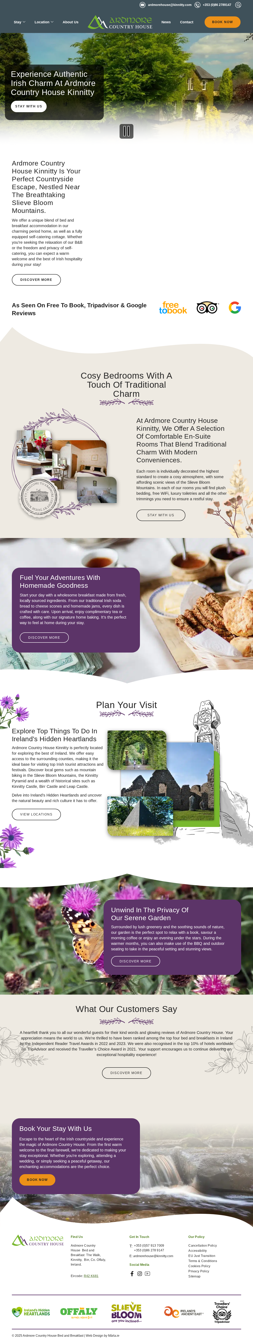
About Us (70, 22)
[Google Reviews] (235, 307)
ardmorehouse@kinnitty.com (153, 1256)
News (166, 22)
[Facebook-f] (132, 1273)
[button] (126, 132)
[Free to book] (173, 307)
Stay (17, 22)
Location (42, 22)
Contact (186, 22)
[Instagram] (139, 1273)
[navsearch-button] (238, 5)
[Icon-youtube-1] (147, 1273)
